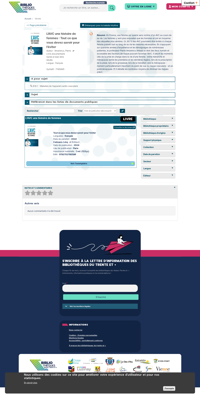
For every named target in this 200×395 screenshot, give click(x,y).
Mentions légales (76, 338)
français (69, 136)
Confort (191, 2)
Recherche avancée (95, 2)
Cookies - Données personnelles (83, 335)
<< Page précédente (36, 25)
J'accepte (169, 388)
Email (64, 283)
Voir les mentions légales (80, 306)
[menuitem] (141, 6)
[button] (80, 163)
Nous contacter (76, 330)
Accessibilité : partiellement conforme (86, 340)
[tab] (100, 79)
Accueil (28, 18)
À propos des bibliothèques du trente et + (87, 345)
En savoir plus (30, 382)
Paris (75, 148)
